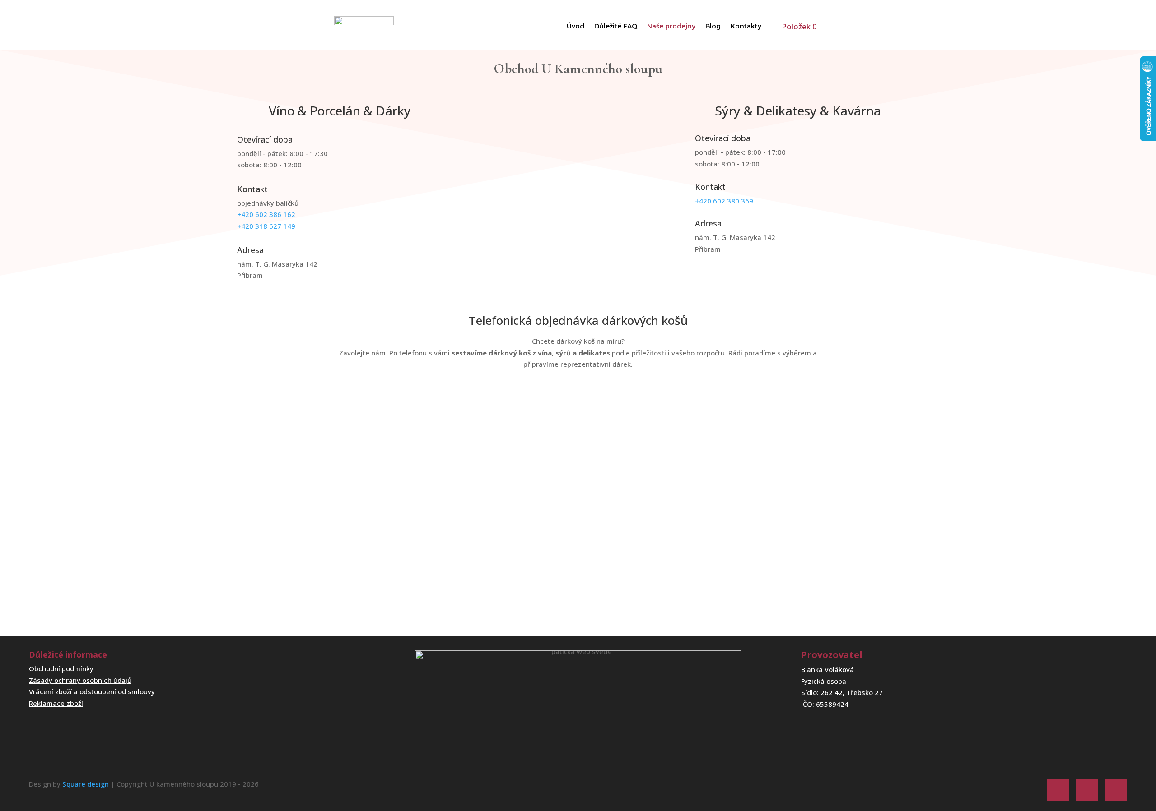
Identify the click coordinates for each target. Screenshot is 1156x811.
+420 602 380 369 (724, 200)
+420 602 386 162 (266, 214)
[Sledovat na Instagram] (1087, 790)
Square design (85, 783)
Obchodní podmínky (61, 668)
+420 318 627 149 (266, 225)
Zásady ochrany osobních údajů (80, 680)
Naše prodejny (671, 26)
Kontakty (746, 26)
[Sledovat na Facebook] (1058, 790)
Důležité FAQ (615, 26)
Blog (713, 26)
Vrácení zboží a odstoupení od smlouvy (92, 691)
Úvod (575, 26)
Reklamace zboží (56, 703)
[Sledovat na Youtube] (1116, 790)
